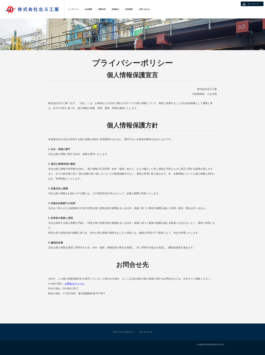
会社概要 (88, 9)
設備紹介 (115, 9)
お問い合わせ (144, 9)
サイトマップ (253, 4)
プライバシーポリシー (123, 332)
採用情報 (129, 9)
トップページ (73, 9)
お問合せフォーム (74, 283)
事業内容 (102, 9)
